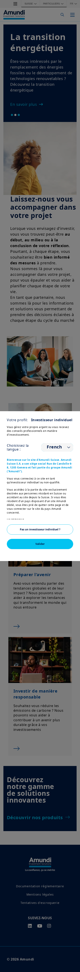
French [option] (54, 447)
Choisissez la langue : (18, 447)
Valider (40, 544)
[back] (68, 507)
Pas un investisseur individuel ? (40, 529)
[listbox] (57, 447)
